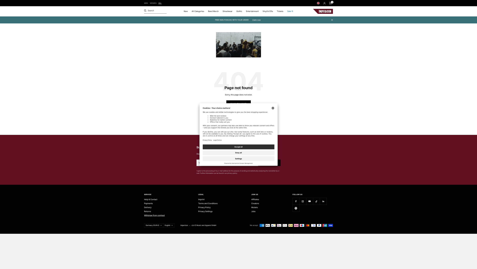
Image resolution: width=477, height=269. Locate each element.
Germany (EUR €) (152, 225)
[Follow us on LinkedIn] (323, 201)
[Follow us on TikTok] (316, 201)
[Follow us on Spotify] (296, 208)
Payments (148, 203)
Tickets (280, 11)
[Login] (324, 3)
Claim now (256, 20)
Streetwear (227, 11)
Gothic (239, 11)
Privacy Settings (205, 211)
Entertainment (252, 11)
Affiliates (255, 199)
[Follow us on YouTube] (309, 201)
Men (146, 3)
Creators (255, 203)
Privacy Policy (204, 207)
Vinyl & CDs (268, 11)
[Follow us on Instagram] (302, 201)
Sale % (290, 11)
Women (153, 3)
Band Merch (213, 11)
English (167, 225)
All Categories (198, 11)
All (160, 3)
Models (254, 207)
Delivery (147, 207)
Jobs (253, 211)
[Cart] (330, 3)
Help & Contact (150, 199)
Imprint (201, 199)
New (186, 11)
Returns (147, 211)
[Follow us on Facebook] (296, 201)
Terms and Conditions (208, 203)
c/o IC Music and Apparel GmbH (204, 225)
